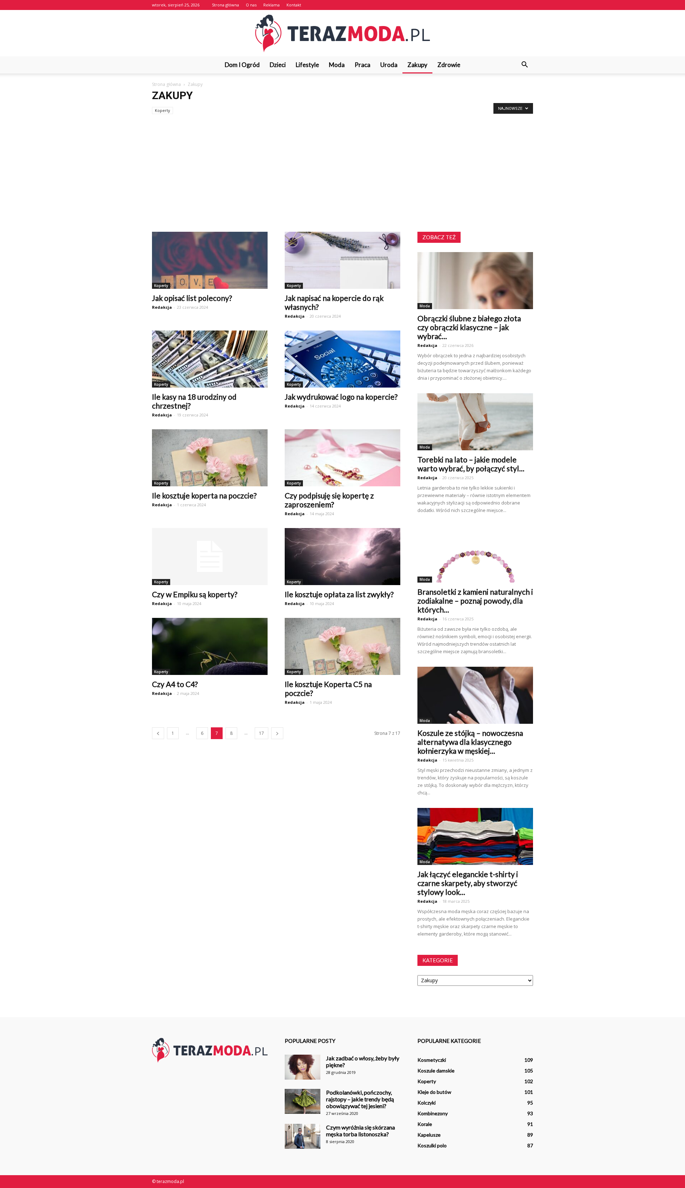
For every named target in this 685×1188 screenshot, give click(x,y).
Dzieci (278, 64)
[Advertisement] (342, 178)
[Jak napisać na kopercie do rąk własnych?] (342, 260)
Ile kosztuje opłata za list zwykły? (339, 594)
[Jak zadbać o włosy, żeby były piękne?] (302, 1067)
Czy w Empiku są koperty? (194, 594)
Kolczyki (426, 1103)
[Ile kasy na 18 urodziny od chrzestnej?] (210, 359)
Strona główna (225, 4)
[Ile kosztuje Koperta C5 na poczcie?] (342, 646)
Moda (337, 64)
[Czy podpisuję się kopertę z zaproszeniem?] (342, 457)
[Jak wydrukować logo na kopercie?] (342, 359)
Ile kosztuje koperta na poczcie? (204, 495)
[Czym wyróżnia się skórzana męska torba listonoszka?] (302, 1136)
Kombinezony (432, 1113)
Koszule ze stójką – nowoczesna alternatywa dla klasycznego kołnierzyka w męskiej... (470, 741)
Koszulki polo (432, 1145)
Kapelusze (429, 1135)
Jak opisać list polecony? (192, 297)
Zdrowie (448, 64)
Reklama (271, 4)
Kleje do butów (434, 1092)
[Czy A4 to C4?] (210, 646)
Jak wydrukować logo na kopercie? (341, 396)
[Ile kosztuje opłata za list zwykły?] (342, 556)
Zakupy (417, 64)
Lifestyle (307, 64)
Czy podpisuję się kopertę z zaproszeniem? (329, 500)
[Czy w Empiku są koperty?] (210, 556)
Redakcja (162, 307)
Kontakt (293, 4)
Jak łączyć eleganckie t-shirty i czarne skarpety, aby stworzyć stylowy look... (467, 883)
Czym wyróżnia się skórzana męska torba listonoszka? (360, 1130)
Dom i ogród (242, 64)
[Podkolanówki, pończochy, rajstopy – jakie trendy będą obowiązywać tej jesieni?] (302, 1101)
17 (261, 733)
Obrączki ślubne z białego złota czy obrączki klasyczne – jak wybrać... (469, 327)
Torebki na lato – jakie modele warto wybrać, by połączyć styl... (470, 464)
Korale (424, 1124)
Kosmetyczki (431, 1060)
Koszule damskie (436, 1070)
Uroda (388, 64)
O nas (251, 4)
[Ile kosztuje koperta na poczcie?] (210, 457)
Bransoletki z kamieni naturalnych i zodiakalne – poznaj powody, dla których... (475, 600)
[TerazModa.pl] (342, 33)
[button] (524, 64)
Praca (362, 64)
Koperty (162, 110)
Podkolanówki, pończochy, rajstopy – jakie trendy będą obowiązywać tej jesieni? (360, 1099)
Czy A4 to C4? (175, 684)
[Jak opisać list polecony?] (210, 260)
